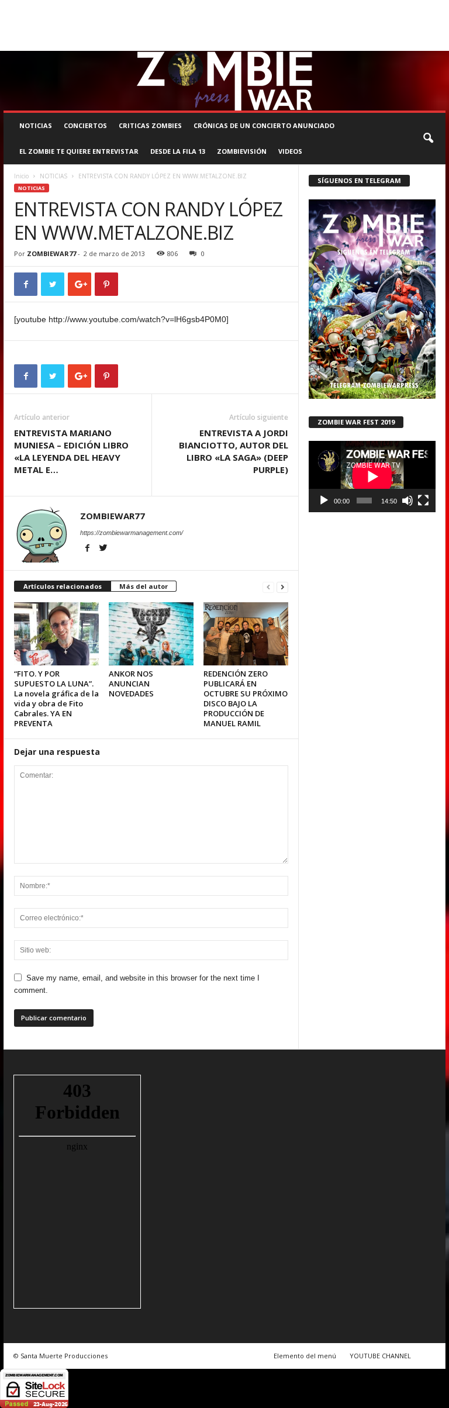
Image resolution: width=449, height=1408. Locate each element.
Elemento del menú (305, 1355)
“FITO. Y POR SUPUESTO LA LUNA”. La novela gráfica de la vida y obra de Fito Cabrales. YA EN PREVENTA (56, 698)
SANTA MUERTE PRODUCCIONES (186, 8)
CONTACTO (418, 8)
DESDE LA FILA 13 (177, 151)
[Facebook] (382, 42)
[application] (372, 476)
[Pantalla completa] (423, 500)
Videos (290, 151)
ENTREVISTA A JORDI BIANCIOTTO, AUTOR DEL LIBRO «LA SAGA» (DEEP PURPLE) (233, 451)
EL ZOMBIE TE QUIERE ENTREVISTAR (79, 151)
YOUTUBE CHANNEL (380, 1355)
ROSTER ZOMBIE (29, 25)
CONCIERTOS (85, 125)
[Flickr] (400, 42)
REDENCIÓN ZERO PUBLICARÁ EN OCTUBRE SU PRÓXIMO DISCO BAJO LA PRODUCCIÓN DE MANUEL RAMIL (245, 698)
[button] (428, 138)
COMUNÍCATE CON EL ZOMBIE (291, 8)
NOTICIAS (35, 125)
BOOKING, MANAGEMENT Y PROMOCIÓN (65, 8)
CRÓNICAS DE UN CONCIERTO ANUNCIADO (264, 125)
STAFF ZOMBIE (368, 8)
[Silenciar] (407, 500)
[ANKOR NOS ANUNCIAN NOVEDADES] (151, 633)
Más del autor (143, 586)
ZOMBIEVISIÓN (242, 151)
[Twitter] (419, 42)
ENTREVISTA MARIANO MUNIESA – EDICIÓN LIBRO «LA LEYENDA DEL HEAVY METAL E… (71, 451)
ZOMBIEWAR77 (51, 253)
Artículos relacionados (62, 586)
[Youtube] (437, 42)
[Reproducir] (324, 500)
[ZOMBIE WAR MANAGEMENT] (224, 81)
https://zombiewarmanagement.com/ (131, 532)
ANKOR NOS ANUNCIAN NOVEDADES (131, 683)
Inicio (21, 176)
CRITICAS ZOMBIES (150, 125)
